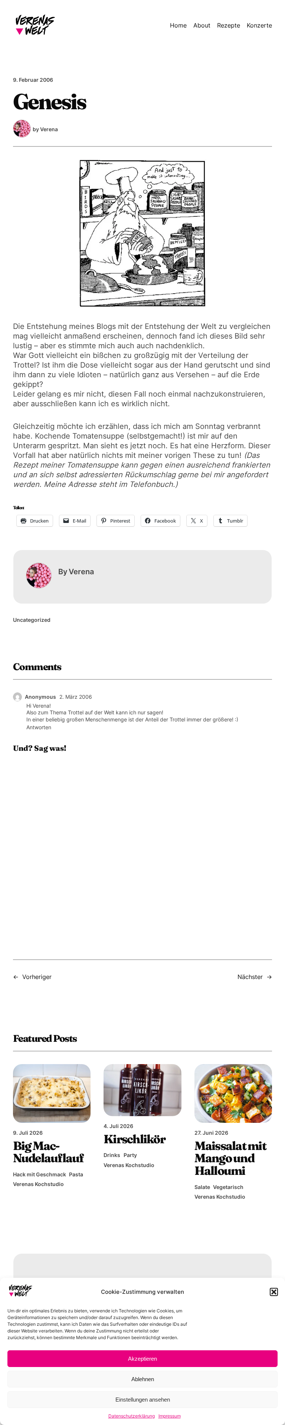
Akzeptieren (142, 1358)
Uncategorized (31, 620)
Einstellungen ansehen (142, 1399)
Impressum (169, 1416)
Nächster (250, 976)
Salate (202, 1187)
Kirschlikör (134, 1139)
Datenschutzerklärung (131, 1416)
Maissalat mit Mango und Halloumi (230, 1158)
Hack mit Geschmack (39, 1174)
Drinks (112, 1155)
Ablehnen (142, 1379)
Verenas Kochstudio (38, 1184)
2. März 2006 (75, 697)
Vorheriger (37, 976)
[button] (274, 1292)
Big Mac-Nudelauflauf (48, 1152)
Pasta (76, 1174)
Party (130, 1155)
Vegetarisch (228, 1187)
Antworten (38, 727)
